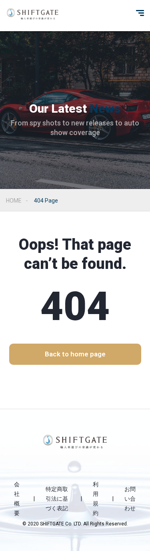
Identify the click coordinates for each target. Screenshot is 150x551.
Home (14, 200)
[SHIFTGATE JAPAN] (32, 14)
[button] (75, 354)
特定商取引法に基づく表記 (57, 498)
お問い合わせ (130, 498)
